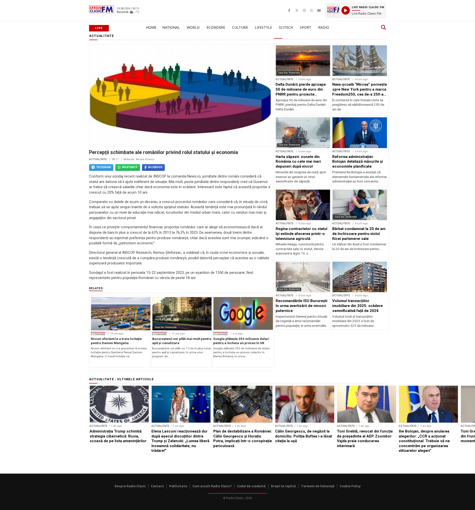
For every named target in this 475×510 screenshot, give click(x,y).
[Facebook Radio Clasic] (289, 10)
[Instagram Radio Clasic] (304, 10)
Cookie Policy (350, 486)
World (193, 27)
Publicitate (178, 486)
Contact (157, 486)
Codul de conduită (251, 486)
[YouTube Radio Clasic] (319, 10)
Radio (323, 27)
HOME (151, 27)
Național (171, 27)
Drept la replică (283, 486)
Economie (216, 27)
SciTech (286, 27)
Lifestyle (263, 27)
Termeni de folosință (317, 486)
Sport (305, 27)
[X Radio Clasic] (296, 10)
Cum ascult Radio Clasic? (212, 486)
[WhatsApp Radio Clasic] (311, 10)
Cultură (240, 27)
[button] (355, 10)
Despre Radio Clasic (130, 486)
